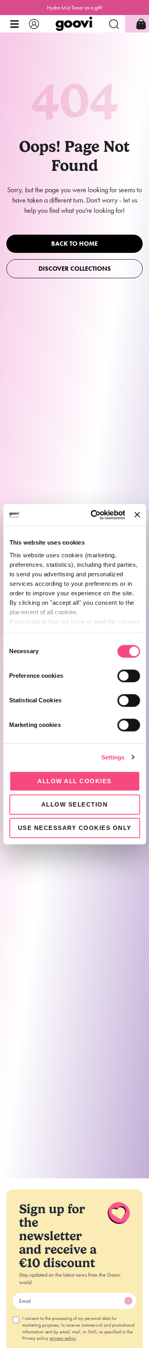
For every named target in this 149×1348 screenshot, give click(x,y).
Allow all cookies (74, 781)
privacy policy (63, 1338)
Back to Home (74, 243)
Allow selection (74, 804)
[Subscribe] (128, 1301)
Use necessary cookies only (75, 827)
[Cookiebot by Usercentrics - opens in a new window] (93, 515)
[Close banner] (137, 515)
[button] (14, 24)
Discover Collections (75, 268)
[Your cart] (141, 24)
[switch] (128, 675)
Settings (113, 757)
